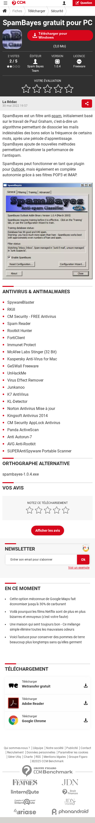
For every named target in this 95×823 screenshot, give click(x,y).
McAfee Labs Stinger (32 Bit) (32, 352)
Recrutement (15, 752)
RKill (11, 309)
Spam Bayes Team (35, 69)
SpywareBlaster (20, 302)
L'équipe (38, 748)
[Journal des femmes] (25, 782)
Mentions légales (55, 757)
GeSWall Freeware (22, 366)
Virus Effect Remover (25, 380)
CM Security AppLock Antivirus (33, 422)
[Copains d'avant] (25, 802)
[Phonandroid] (70, 812)
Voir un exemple (78, 567)
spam (56, 116)
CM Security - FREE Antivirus (31, 316)
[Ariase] (25, 811)
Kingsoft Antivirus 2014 (27, 415)
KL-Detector (17, 401)
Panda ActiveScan (23, 429)
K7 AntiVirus (17, 394)
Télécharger (36, 11)
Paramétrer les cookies (73, 752)
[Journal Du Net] (70, 782)
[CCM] (18, 3)
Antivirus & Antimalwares (36, 291)
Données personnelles (41, 752)
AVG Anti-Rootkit (21, 444)
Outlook (18, 169)
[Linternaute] (25, 792)
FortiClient (16, 337)
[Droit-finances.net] (70, 792)
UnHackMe (16, 373)
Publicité (72, 748)
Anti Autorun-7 (19, 437)
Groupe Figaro (78, 757)
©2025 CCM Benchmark (48, 761)
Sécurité (57, 11)
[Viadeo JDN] (70, 802)
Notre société (54, 748)
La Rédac (9, 102)
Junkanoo (16, 387)
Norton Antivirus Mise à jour (31, 408)
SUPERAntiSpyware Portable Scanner (39, 451)
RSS (38, 757)
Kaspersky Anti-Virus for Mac (32, 359)
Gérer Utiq (14, 757)
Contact (86, 748)
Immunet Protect (21, 345)
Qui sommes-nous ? (17, 748)
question (86, 3)
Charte (28, 757)
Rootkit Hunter (19, 330)
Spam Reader (18, 323)
